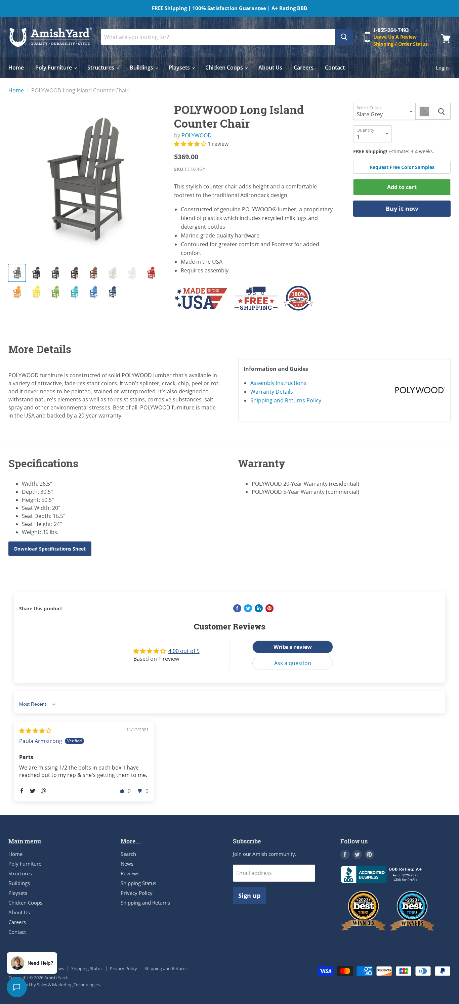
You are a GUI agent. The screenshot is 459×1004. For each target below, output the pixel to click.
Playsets (180, 67)
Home (16, 67)
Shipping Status (138, 883)
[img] (35, 730)
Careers (304, 67)
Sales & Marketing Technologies (68, 984)
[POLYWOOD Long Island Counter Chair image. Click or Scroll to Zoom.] (85, 180)
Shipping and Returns (145, 902)
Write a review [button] (293, 647)
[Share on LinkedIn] (259, 608)
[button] (191, 143)
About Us (270, 67)
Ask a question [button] (292, 663)
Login (442, 67)
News (127, 863)
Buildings (142, 67)
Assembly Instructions (278, 383)
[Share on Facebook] (237, 608)
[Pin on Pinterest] (269, 608)
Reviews (130, 873)
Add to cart (402, 187)
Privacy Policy (137, 892)
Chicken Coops (224, 67)
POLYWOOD (196, 135)
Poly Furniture (54, 67)
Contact (335, 67)
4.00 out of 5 (184, 651)
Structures (101, 67)
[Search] (344, 37)
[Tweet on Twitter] (248, 608)
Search (128, 853)
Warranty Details (271, 391)
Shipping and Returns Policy (285, 400)
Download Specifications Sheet (50, 548)
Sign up (249, 895)
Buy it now (402, 209)
